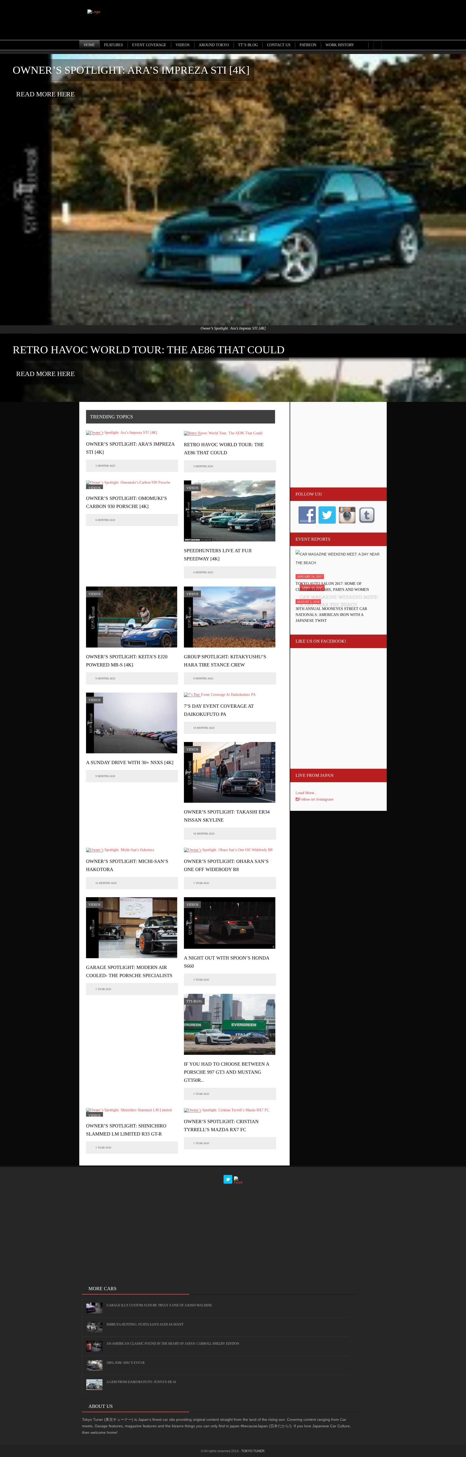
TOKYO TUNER (253, 1451)
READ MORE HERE (45, 94)
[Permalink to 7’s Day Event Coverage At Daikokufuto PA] (220, 695)
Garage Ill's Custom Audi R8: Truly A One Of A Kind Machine (159, 1305)
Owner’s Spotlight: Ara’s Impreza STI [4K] (131, 70)
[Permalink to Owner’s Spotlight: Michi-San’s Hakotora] (120, 850)
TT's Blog (194, 1001)
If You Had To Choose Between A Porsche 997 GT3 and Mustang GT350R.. (226, 1072)
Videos (94, 488)
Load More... (306, 793)
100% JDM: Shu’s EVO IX (126, 1363)
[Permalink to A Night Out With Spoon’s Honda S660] (229, 922)
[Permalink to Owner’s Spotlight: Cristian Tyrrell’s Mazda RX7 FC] (226, 1110)
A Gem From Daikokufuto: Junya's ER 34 (141, 1382)
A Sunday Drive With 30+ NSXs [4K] (129, 762)
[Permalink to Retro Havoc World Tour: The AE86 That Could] (223, 433)
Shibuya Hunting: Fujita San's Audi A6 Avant (145, 1324)
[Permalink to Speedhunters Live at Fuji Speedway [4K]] (229, 510)
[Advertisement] (288, 20)
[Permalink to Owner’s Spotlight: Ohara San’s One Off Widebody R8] (228, 850)
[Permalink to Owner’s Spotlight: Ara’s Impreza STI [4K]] (121, 433)
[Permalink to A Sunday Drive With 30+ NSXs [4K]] (131, 723)
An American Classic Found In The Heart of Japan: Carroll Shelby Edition (173, 1344)
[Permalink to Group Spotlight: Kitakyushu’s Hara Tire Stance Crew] (229, 617)
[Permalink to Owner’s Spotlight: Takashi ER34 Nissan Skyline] (229, 772)
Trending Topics (111, 416)
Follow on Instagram (316, 799)
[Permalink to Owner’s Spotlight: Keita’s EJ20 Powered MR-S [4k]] (131, 617)
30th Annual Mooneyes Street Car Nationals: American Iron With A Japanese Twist (331, 615)
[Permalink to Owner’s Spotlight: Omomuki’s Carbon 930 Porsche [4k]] (131, 484)
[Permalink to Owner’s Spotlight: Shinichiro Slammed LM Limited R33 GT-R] (131, 1112)
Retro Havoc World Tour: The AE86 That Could (149, 350)
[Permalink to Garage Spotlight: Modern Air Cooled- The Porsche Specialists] (131, 927)
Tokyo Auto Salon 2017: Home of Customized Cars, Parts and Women (332, 587)
